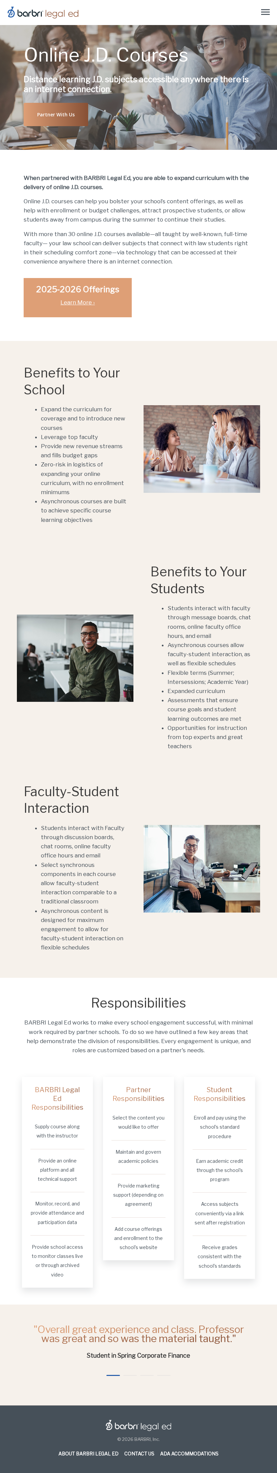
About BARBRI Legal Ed (88, 1453)
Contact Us (139, 1453)
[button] (56, 114)
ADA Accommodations (189, 1453)
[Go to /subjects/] (78, 297)
